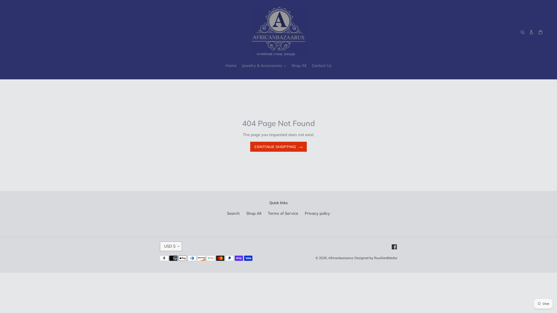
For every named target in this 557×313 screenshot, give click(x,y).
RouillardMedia (385, 258)
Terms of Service (283, 213)
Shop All (253, 213)
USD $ (170, 246)
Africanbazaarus (340, 258)
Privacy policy (317, 213)
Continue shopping (275, 147)
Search (233, 213)
